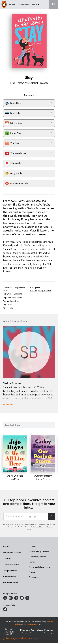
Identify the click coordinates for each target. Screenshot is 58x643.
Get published (10, 570)
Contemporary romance (40, 290)
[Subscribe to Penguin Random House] (51, 516)
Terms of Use (38, 526)
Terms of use (35, 577)
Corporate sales (11, 564)
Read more (8, 404)
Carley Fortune (43, 478)
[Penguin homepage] (4, 4)
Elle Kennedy (19, 83)
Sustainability (9, 576)
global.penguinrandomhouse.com (20, 638)
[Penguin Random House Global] (11, 631)
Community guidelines (39, 551)
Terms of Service (30, 624)
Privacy (32, 572)
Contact (7, 558)
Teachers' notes (10, 582)
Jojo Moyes (15, 478)
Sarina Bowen (39, 83)
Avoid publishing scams (39, 566)
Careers (32, 546)
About (6, 546)
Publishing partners (37, 556)
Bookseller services (12, 552)
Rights (32, 561)
